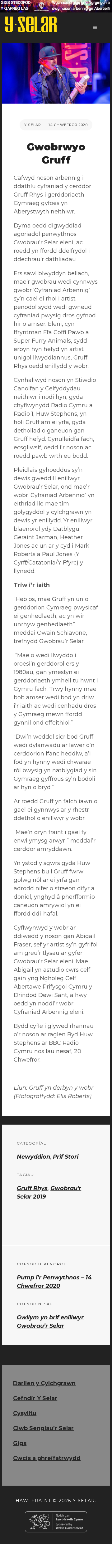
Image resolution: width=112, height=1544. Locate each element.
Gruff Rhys (32, 1188)
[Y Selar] (31, 24)
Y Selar (32, 125)
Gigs (19, 1443)
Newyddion (33, 1156)
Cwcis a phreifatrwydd (47, 1458)
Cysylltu (24, 1413)
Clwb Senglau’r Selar (43, 1428)
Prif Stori (65, 1156)
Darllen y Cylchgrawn (44, 1383)
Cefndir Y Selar (35, 1398)
